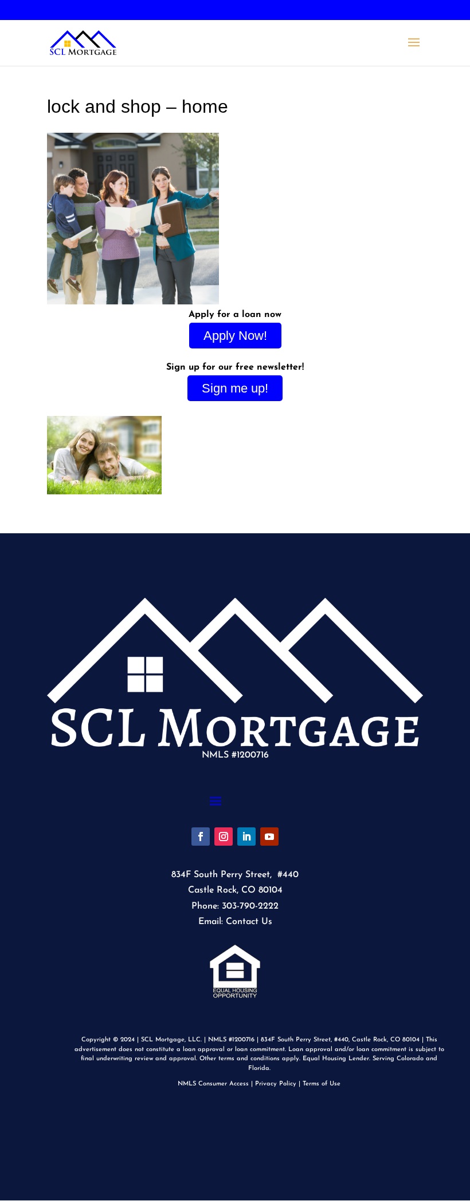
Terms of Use (321, 1084)
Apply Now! (235, 335)
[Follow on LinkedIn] (246, 836)
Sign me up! (235, 388)
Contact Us (249, 921)
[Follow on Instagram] (223, 836)
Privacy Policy (275, 1084)
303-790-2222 (80, 10)
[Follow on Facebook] (200, 836)
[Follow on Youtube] (269, 836)
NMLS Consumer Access (213, 1084)
